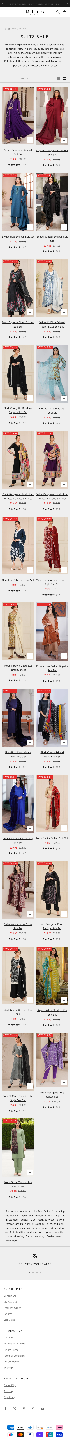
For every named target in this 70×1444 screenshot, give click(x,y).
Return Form (11, 1349)
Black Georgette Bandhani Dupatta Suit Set (18, 410)
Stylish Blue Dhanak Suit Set (18, 236)
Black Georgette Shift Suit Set (17, 1012)
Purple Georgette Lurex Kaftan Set (52, 1094)
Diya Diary (9, 1397)
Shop (14, 29)
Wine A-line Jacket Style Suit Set (18, 926)
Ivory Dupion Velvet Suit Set (52, 838)
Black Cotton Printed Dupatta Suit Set (52, 754)
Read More (11, 1240)
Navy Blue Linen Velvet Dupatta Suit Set (18, 754)
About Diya (10, 1385)
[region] (35, 1260)
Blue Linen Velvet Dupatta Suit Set (18, 840)
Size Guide (9, 1320)
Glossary (8, 1391)
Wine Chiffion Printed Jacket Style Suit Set (52, 582)
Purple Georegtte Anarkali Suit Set (17, 152)
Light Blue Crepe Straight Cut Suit (52, 410)
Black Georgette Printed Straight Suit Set (52, 926)
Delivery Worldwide (35, 1264)
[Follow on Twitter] (15, 1408)
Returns (8, 1314)
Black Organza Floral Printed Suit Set (18, 324)
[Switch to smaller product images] (64, 78)
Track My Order (12, 1308)
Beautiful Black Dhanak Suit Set (52, 239)
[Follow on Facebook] (5, 1408)
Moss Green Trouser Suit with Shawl (18, 1184)
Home (7, 29)
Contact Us (10, 1296)
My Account (10, 1302)
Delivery (8, 1337)
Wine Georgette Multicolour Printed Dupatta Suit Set (52, 496)
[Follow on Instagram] (24, 1408)
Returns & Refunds (14, 1343)
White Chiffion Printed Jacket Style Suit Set (52, 324)
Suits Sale (23, 29)
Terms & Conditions (15, 1355)
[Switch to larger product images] (58, 78)
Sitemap (8, 1367)
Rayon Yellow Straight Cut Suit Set (52, 1012)
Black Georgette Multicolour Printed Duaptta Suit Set (18, 496)
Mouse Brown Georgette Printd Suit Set (18, 668)
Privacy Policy (11, 1361)
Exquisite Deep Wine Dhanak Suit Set (52, 152)
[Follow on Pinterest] (33, 1408)
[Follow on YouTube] (43, 1408)
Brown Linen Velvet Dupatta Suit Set (52, 668)
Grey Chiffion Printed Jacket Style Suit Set (18, 1098)
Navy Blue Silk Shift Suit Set (18, 580)
